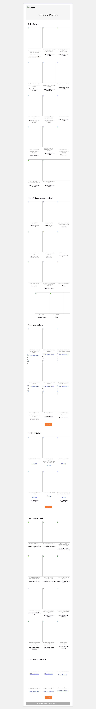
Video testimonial (34, 691)
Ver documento (34, 355)
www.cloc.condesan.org (49, 581)
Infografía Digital (49, 647)
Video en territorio (48, 691)
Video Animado (34, 674)
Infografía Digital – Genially (49, 615)
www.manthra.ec (54, 703)
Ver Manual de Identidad (34, 500)
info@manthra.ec (42, 703)
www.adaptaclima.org (49, 546)
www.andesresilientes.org (34, 613)
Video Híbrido (48, 674)
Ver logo (34, 463)
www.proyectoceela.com (34, 546)
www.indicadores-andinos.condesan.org (64, 549)
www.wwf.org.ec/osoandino (63, 581)
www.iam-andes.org (34, 581)
